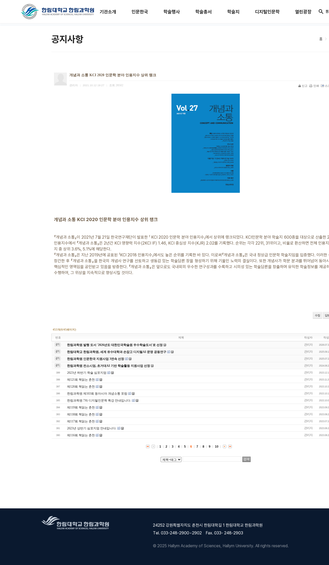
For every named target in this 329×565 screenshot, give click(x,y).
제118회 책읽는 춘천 (81, 414)
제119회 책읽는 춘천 (81, 407)
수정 (317, 315)
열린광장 (303, 11)
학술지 (233, 11)
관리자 (308, 344)
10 (216, 446)
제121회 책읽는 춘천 (81, 379)
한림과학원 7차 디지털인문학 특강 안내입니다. (99, 400)
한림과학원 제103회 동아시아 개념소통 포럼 (97, 393)
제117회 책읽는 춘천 (81, 421)
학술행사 (171, 11)
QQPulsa (63, 307)
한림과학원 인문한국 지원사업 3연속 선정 (95, 359)
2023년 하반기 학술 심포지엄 (86, 373)
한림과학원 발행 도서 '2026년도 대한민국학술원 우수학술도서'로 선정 (115, 345)
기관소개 (108, 11)
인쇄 (316, 85)
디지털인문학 (267, 11)
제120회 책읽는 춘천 (81, 386)
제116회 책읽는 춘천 (81, 435)
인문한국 (140, 11)
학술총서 (203, 11)
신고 (304, 85)
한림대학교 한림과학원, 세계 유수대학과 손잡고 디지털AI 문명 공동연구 (117, 352)
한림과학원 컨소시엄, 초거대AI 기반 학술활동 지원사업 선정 (108, 366)
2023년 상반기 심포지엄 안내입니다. (91, 428)
